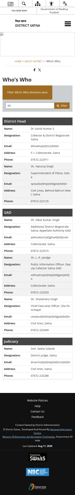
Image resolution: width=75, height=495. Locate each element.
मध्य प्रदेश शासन (19, 10)
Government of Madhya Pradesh (54, 10)
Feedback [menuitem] (38, 417)
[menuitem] (10, 3)
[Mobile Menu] (67, 23)
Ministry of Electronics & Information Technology (28, 436)
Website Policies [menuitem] (37, 400)
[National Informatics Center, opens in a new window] (37, 472)
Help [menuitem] (38, 406)
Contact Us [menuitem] (37, 411)
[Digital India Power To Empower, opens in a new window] (37, 487)
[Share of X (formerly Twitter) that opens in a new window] (39, 69)
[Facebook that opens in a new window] (34, 69)
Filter (64, 105)
